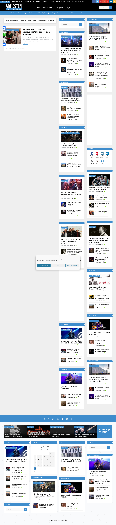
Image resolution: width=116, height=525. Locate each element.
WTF (39, 13)
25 (38, 465)
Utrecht (63, 1)
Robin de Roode (73, 119)
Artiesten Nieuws (73, 54)
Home (51, 520)
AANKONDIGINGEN (47, 7)
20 (44, 462)
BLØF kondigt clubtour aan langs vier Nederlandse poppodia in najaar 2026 (71, 50)
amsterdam (14, 1)
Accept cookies (44, 265)
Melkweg (52, 1)
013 (83, 1)
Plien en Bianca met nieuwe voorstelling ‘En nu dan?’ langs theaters (36, 32)
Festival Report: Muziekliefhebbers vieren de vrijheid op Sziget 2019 (74, 165)
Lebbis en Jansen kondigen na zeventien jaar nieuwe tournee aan (46, 506)
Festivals (30, 427)
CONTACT (69, 7)
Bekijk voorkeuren (72, 265)
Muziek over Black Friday (101, 211)
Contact (64, 520)
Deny (58, 265)
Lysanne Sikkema (73, 168)
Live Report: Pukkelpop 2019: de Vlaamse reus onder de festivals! (73, 153)
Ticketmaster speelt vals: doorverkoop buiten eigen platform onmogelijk (102, 259)
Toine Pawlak (72, 198)
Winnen (67, 13)
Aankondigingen (65, 37)
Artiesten (82, 13)
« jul (34, 471)
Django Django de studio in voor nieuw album (61, 435)
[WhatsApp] (4, 34)
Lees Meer (25, 43)
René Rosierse (72, 147)
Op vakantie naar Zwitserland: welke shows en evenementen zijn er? (19, 493)
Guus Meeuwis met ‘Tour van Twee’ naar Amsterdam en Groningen (102, 250)
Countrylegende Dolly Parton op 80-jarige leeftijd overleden (102, 48)
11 (38, 459)
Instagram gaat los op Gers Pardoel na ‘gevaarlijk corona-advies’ (74, 116)
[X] (4, 38)
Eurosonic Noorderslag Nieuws (69, 132)
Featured (63, 375)
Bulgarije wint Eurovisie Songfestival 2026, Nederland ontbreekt (73, 351)
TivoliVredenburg (29, 1)
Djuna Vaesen (72, 102)
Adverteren (74, 13)
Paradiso (37, 1)
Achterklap (32, 13)
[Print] (4, 41)
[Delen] (4, 44)
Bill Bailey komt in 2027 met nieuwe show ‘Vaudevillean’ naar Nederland (43, 496)
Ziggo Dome (45, 1)
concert (21, 1)
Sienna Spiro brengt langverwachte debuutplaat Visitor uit (102, 342)
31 (35, 468)
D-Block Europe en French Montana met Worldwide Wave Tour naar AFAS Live (98, 38)
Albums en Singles (94, 276)
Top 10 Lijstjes (46, 13)
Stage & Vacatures (57, 13)
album (68, 1)
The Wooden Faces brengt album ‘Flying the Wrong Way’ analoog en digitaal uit (102, 297)
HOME (30, 7)
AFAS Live (74, 1)
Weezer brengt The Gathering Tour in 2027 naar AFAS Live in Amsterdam (74, 60)
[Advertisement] (71, 295)
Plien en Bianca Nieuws (12, 30)
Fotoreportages (22, 13)
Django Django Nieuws (57, 427)
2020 (79, 1)
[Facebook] (4, 27)
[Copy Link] (4, 31)
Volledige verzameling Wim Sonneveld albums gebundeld (13, 435)
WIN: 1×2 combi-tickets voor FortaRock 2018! (36, 435)
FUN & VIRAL (60, 7)
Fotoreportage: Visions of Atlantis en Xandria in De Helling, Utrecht (71, 194)
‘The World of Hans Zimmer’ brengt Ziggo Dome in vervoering (74, 212)
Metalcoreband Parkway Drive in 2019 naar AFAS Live (84, 435)
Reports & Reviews (11, 13)
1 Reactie (22, 48)
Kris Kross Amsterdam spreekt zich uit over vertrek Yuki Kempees (71, 241)
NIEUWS (37, 7)
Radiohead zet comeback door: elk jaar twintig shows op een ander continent (74, 251)
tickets (58, 1)
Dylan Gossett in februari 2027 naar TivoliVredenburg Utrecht (102, 64)
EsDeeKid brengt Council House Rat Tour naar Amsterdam (101, 84)
